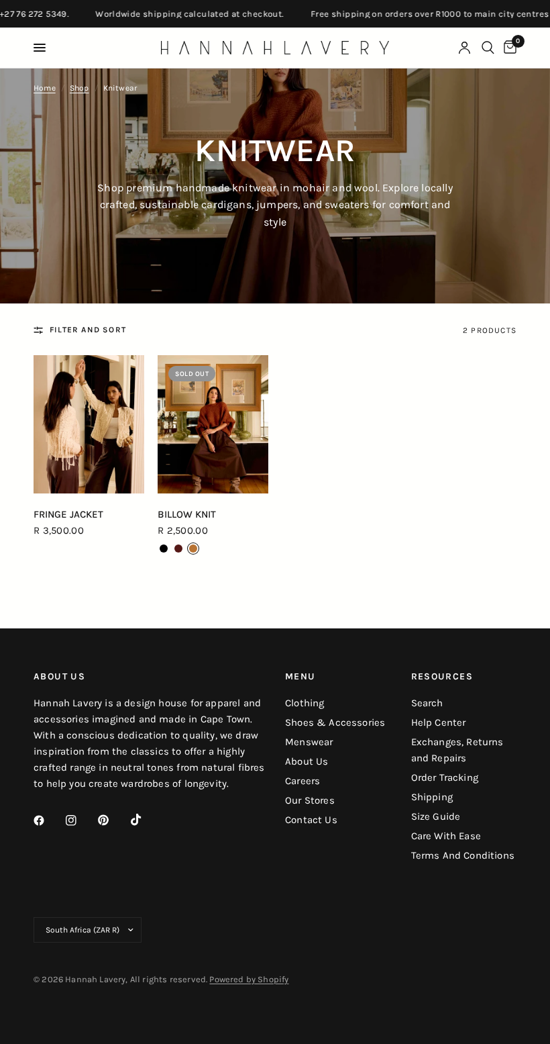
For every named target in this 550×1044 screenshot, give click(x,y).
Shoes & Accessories (335, 722)
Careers (302, 781)
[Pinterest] (112, 820)
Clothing (304, 703)
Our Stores (310, 800)
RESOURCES (442, 676)
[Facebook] (48, 820)
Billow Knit (187, 514)
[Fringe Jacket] (89, 424)
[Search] (488, 48)
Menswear (309, 742)
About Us (306, 761)
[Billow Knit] (213, 424)
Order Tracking (444, 777)
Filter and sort (88, 329)
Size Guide (436, 816)
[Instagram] (80, 820)
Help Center (438, 722)
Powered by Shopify (248, 979)
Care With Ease (446, 836)
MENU (300, 676)
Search (427, 703)
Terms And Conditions (462, 855)
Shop (79, 88)
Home (45, 88)
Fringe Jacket (68, 514)
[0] (507, 48)
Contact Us (311, 820)
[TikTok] (145, 820)
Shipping (432, 797)
